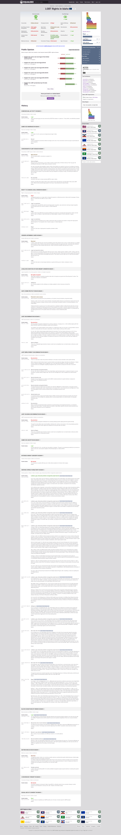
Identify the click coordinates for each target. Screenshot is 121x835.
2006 (24, 139)
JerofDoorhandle (86, 90)
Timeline (81, 2)
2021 (50, 785)
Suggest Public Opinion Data (74, 49)
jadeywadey (85, 80)
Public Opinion (87, 2)
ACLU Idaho (95, 97)
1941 (26, 679)
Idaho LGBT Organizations (88, 94)
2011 (26, 577)
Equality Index (71, 2)
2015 (25, 385)
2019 (26, 282)
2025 (27, 155)
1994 (26, 662)
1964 (63, 372)
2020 (25, 203)
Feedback (26, 826)
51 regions (33, 59)
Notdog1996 (85, 89)
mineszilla (85, 79)
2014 (28, 133)
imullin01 (85, 87)
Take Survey (50, 98)
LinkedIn (98, 826)
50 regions (33, 64)
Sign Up (85, 830)
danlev (84, 86)
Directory (59, 826)
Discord (78, 826)
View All (98, 47)
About (21, 826)
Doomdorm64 (86, 92)
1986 (72, 688)
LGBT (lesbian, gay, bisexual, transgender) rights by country (65, 830)
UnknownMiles (86, 83)
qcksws (84, 82)
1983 (22, 738)
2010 (45, 551)
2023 (26, 161)
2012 (26, 394)
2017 (25, 377)
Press (30, 826)
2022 (33, 119)
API (33, 826)
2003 (28, 118)
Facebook (88, 826)
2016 (22, 578)
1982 (36, 683)
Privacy (45, 826)
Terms (41, 826)
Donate (37, 826)
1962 (32, 697)
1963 (37, 688)
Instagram (93, 826)
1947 (67, 682)
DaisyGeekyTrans (86, 84)
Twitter (83, 826)
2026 (27, 323)
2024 (35, 172)
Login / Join (98, 2)
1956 (39, 696)
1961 (61, 696)
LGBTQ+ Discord (47, 46)
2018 (64, 214)
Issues (77, 2)
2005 (61, 691)
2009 (28, 298)
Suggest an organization (88, 99)
